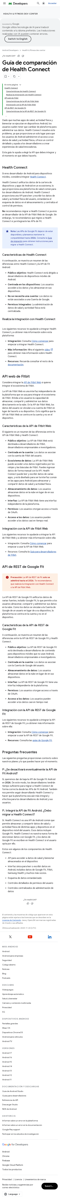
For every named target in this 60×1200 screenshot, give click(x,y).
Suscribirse (51, 1186)
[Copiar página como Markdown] (14, 76)
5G (3, 1012)
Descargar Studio (10, 1104)
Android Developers (10, 50)
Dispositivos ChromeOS (12, 1032)
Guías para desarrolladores (14, 1095)
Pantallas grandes (10, 1023)
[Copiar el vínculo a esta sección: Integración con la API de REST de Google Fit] (8, 714)
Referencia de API (10, 1100)
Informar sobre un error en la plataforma (20, 1120)
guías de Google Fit (42, 740)
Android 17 (7, 1053)
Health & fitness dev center (20, 13)
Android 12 (7, 1075)
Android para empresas (12, 956)
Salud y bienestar (9, 998)
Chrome (5, 1156)
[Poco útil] (23, 56)
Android (5, 951)
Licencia (18, 1179)
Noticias (5, 969)
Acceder (52, 3)
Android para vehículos (12, 1037)
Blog (4, 973)
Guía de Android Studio (12, 1091)
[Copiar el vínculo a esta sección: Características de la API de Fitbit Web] (54, 426)
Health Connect (38, 177)
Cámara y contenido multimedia (16, 1003)
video (47, 349)
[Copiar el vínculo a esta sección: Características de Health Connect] (49, 255)
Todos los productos (12, 1169)
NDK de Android (9, 1109)
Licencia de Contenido (11, 920)
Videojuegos (7, 989)
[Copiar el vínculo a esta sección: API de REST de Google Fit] (47, 567)
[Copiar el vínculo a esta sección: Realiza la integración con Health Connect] (5, 323)
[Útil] (19, 56)
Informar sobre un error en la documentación (22, 1125)
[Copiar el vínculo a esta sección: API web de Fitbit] (32, 376)
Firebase (6, 1160)
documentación (15, 364)
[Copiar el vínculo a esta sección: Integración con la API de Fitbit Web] (50, 529)
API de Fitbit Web (32, 382)
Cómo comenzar (40, 341)
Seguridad (7, 960)
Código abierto (8, 964)
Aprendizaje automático (13, 994)
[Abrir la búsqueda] (38, 3)
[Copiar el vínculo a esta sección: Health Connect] (30, 167)
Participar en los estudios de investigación (20, 1134)
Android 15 (7, 1062)
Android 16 (7, 1057)
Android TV (7, 1041)
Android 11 (7, 1079)
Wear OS (6, 1028)
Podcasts (6, 978)
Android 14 (7, 1066)
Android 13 (7, 1070)
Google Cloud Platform (12, 1165)
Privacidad (7, 1007)
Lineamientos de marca (35, 1179)
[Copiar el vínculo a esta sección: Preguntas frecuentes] (40, 752)
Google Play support (11, 1129)
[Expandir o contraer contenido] (20, 84)
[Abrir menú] (4, 3)
